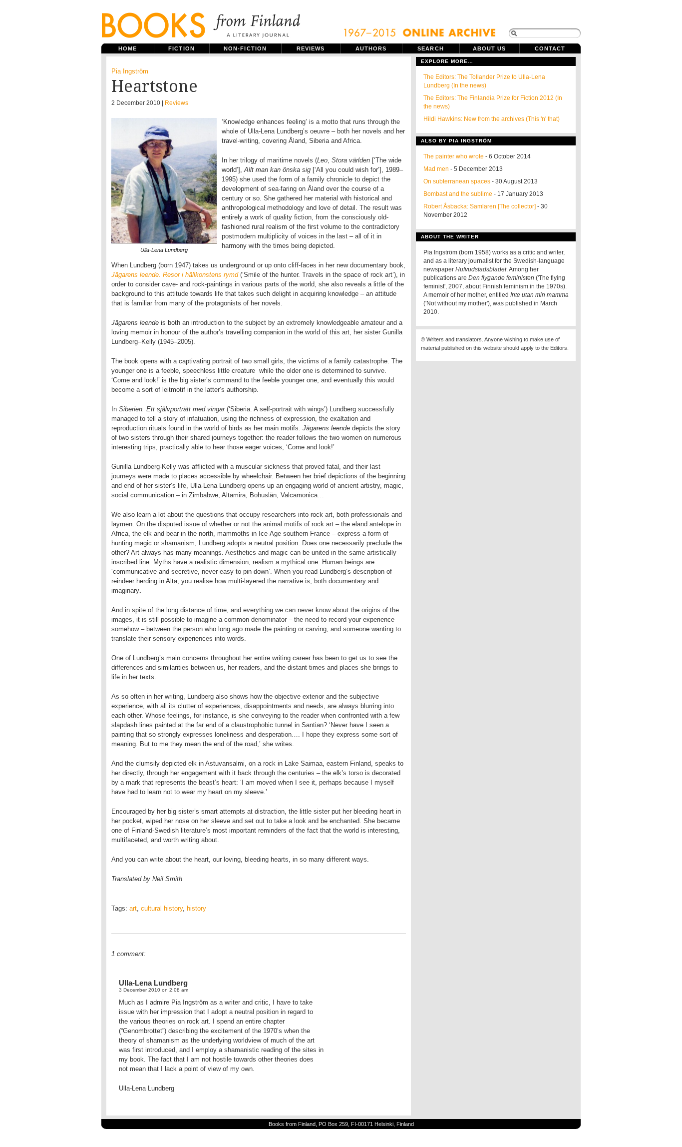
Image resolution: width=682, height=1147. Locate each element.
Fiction (181, 48)
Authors (371, 48)
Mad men (436, 168)
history (196, 908)
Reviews (311, 48)
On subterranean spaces (456, 181)
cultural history (162, 908)
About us (489, 48)
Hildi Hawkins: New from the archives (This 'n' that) (491, 118)
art (133, 908)
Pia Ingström (129, 71)
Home (127, 48)
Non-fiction (245, 48)
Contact (550, 48)
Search (430, 48)
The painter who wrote (453, 156)
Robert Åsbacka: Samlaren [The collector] (479, 206)
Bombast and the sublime (457, 193)
